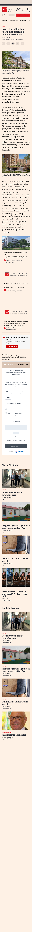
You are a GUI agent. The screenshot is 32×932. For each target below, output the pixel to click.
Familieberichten (7, 732)
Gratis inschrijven (23, 15)
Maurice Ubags (6, 598)
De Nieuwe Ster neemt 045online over (12, 493)
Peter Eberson (6, 37)
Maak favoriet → (12, 346)
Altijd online (14, 20)
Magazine (4, 20)
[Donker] (2, 15)
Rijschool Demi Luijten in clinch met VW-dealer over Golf (14, 594)
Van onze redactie (7, 497)
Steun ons (23, 20)
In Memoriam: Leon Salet (14, 734)
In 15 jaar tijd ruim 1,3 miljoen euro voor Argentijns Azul (16, 526)
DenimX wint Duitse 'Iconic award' (15, 559)
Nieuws (4, 26)
